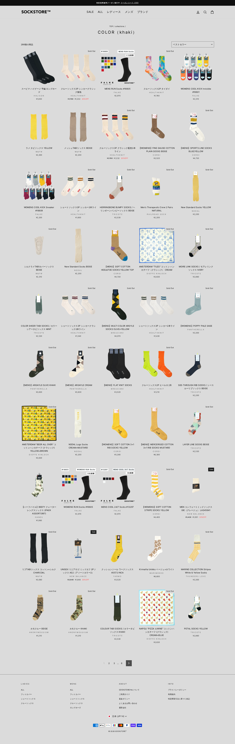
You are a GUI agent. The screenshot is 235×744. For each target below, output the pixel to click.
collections (119, 26)
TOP (111, 26)
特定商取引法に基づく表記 (179, 699)
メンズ (129, 11)
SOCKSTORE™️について (129, 690)
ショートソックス (28, 699)
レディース (114, 11)
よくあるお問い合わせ (128, 703)
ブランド (142, 11)
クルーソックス (27, 703)
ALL (100, 11)
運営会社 (122, 708)
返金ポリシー (124, 699)
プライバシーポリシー (177, 690)
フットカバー (26, 694)
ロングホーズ (75, 708)
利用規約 (171, 694)
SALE (90, 11)
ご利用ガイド (124, 694)
